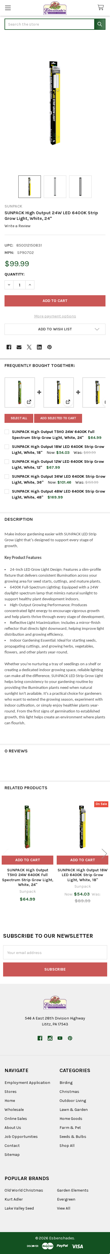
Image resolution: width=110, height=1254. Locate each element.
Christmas (69, 1091)
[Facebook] (9, 347)
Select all (19, 418)
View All (63, 1208)
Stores (11, 1091)
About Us (13, 1127)
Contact (12, 1145)
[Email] (19, 347)
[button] (55, 329)
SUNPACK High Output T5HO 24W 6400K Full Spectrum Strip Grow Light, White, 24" (27, 877)
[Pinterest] (49, 347)
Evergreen (66, 1199)
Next (104, 853)
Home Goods (71, 1118)
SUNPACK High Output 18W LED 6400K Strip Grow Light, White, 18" (82, 875)
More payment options (55, 316)
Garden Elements (73, 1190)
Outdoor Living (73, 1100)
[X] (29, 347)
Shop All (67, 1145)
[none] (55, 103)
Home (10, 1100)
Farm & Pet (70, 1127)
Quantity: (15, 274)
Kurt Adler (14, 1199)
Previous (5, 853)
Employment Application (27, 1082)
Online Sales (16, 1118)
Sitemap (12, 1154)
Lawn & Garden (74, 1109)
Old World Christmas (24, 1190)
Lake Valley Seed (19, 1208)
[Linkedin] (39, 347)
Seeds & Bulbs (73, 1136)
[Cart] (102, 8)
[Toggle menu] (8, 7)
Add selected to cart (58, 418)
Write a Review (17, 226)
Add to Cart (27, 860)
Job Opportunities (21, 1136)
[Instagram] (50, 1038)
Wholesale (14, 1109)
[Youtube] (60, 1038)
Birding (66, 1082)
